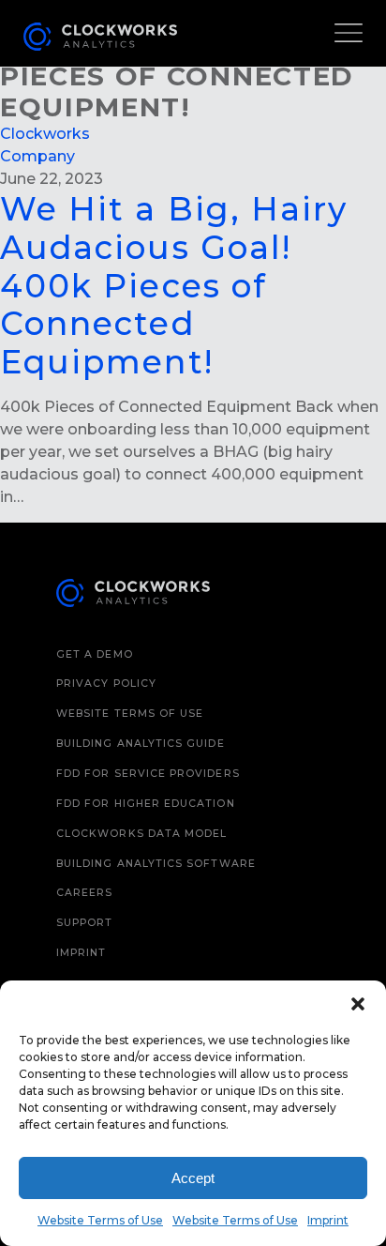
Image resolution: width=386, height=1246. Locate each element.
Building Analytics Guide (140, 743)
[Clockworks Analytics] (133, 596)
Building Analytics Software (156, 864)
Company (37, 156)
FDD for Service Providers (148, 773)
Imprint (328, 1220)
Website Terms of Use (100, 1220)
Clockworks (45, 134)
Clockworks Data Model (141, 834)
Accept (193, 1178)
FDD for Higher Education (145, 804)
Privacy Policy (106, 683)
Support (84, 923)
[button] (358, 1004)
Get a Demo (94, 654)
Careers (84, 893)
